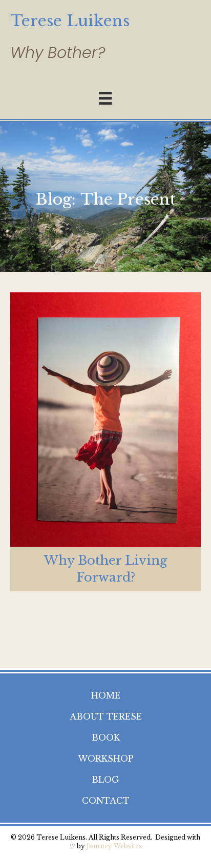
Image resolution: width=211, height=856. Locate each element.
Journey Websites (114, 846)
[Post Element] (105, 441)
